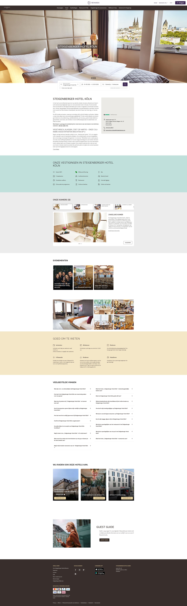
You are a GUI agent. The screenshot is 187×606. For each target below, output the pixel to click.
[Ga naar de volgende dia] (134, 207)
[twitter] (83, 569)
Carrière (54, 572)
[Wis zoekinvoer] (78, 84)
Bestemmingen (56, 579)
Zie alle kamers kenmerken (114, 231)
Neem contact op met (57, 577)
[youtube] (75, 574)
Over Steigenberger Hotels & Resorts (61, 568)
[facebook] (75, 569)
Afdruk (59, 603)
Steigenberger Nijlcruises (58, 581)
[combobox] (69, 84)
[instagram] (79, 569)
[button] (73, 314)
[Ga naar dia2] (80, 243)
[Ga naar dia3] (81, 243)
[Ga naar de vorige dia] (2, 46)
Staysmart (55, 570)
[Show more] (55, 301)
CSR (54, 575)
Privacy (54, 603)
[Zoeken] (125, 84)
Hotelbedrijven (84, 603)
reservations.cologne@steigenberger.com (115, 130)
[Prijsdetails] (64, 494)
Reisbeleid (91, 603)
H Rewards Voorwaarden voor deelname (70, 603)
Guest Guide (104, 540)
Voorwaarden (97, 603)
